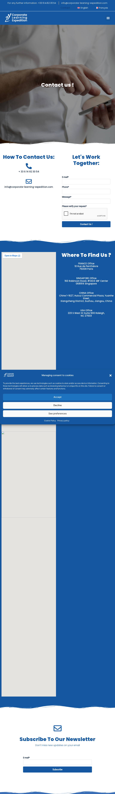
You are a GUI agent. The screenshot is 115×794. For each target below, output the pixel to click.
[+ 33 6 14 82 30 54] (29, 166)
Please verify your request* (74, 206)
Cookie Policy (50, 420)
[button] (110, 375)
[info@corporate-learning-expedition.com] (29, 181)
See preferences (58, 413)
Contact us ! (86, 224)
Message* (66, 197)
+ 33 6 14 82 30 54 (28, 171)
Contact (65, 7)
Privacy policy (63, 420)
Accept (58, 397)
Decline (57, 405)
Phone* (65, 187)
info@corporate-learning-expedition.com (28, 186)
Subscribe (57, 769)
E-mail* (65, 177)
